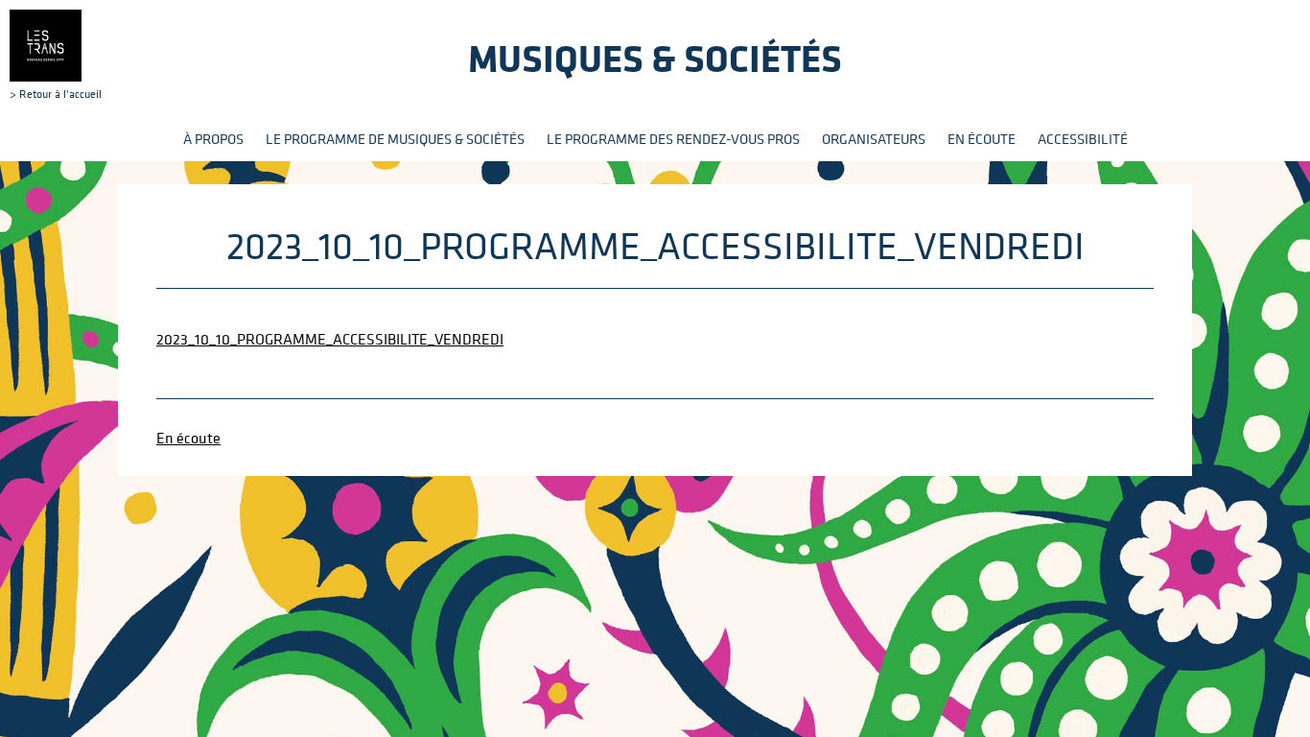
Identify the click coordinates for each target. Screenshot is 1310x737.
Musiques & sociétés (655, 58)
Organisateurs (873, 139)
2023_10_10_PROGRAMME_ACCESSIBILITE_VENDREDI (329, 338)
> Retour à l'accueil (56, 93)
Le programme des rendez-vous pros (673, 139)
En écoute (981, 139)
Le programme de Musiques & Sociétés (395, 139)
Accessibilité (1083, 139)
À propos (213, 139)
